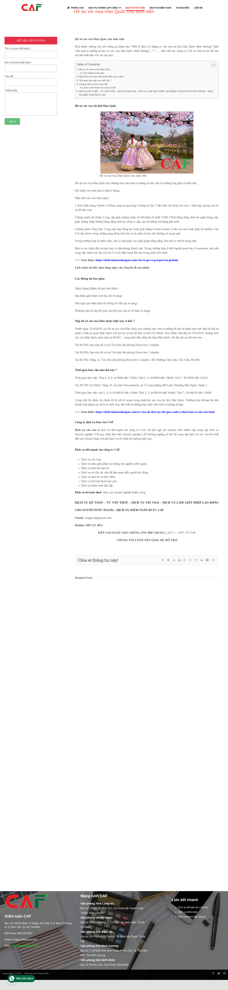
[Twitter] (168, 560)
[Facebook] (162, 560)
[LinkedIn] (179, 560)
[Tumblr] (190, 560)
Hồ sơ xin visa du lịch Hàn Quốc (94, 69)
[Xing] (207, 560)
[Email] (213, 560)
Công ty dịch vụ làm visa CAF (93, 84)
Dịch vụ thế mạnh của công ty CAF (100, 87)
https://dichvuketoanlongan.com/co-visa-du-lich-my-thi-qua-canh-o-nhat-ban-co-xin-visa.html (155, 412)
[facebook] (213, 973)
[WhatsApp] (185, 560)
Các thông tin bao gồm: (94, 73)
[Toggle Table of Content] (211, 65)
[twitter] (219, 973)
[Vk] (201, 560)
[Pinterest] (196, 560)
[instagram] (224, 973)
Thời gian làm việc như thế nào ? (95, 80)
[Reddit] (174, 560)
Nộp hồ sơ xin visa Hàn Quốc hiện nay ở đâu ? (102, 76)
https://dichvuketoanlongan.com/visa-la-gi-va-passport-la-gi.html (137, 260)
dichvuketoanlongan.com (25, 945)
